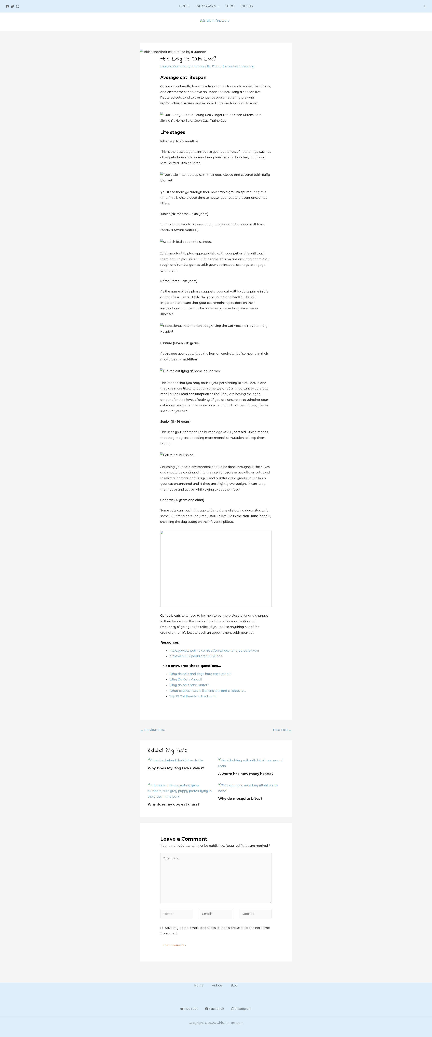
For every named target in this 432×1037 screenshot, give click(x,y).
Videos (217, 985)
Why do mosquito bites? (240, 799)
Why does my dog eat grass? (174, 804)
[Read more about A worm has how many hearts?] (251, 763)
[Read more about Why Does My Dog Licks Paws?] (175, 760)
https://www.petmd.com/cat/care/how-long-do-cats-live (213, 650)
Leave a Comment (174, 66)
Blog (234, 985)
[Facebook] (7, 6)
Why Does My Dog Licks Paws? (176, 768)
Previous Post (152, 730)
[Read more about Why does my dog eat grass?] (181, 791)
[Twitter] (12, 6)
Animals (197, 66)
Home (199, 985)
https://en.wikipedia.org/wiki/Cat (194, 656)
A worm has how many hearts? (246, 774)
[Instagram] (17, 6)
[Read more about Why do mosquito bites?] (251, 788)
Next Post (282, 730)
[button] (218, 6)
